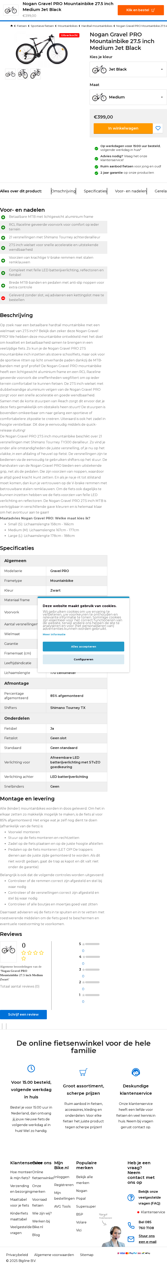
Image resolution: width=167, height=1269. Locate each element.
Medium (117, 97)
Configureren (83, 659)
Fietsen (22, 25)
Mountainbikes (67, 25)
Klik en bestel (137, 10)
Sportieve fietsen (42, 25)
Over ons (42, 1162)
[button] (128, 69)
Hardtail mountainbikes (96, 25)
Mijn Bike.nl (61, 1165)
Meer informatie (54, 634)
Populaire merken (86, 1165)
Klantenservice (26, 1162)
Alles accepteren (83, 646)
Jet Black (118, 69)
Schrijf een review (23, 1014)
